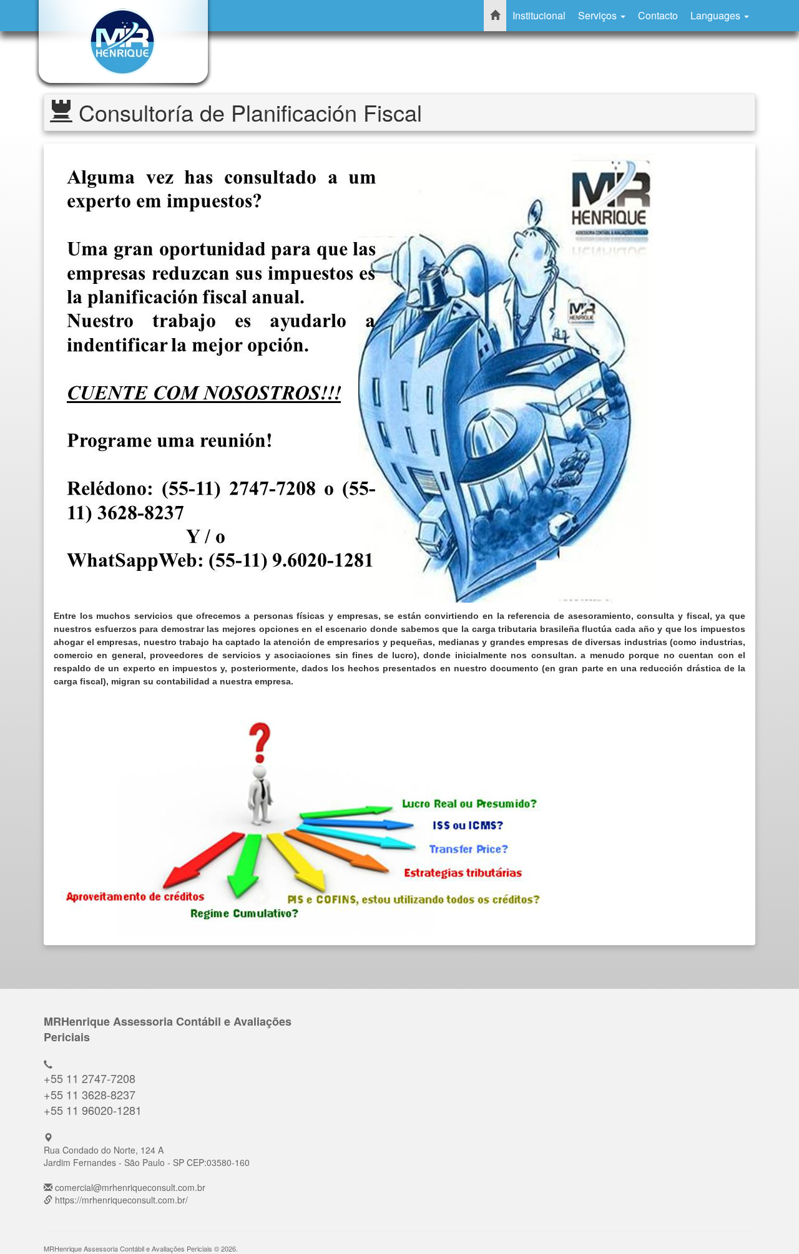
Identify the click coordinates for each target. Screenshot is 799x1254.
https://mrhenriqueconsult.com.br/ (121, 1199)
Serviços (598, 15)
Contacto (658, 15)
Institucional (539, 15)
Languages (716, 15)
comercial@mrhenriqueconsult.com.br (130, 1187)
